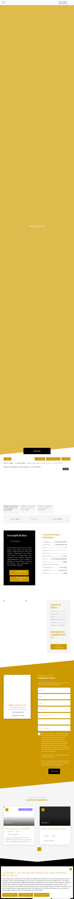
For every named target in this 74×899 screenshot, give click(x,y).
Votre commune (45, 715)
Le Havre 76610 (20, 463)
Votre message (44, 728)
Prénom (42, 690)
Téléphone (43, 709)
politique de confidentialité (54, 765)
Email (41, 703)
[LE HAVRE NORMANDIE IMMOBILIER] (66, 2)
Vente (5, 463)
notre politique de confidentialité (32, 890)
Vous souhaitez (42, 720)
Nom (41, 696)
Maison (11, 463)
